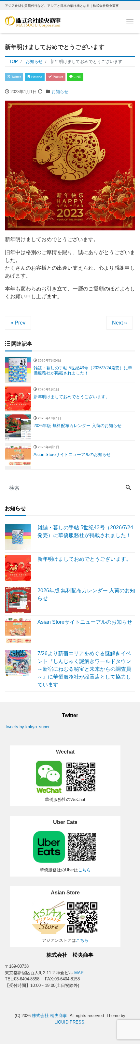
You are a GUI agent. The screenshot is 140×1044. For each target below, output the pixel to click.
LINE (77, 77)
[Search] (128, 488)
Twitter (15, 77)
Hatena (36, 77)
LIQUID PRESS (69, 1022)
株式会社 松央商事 (49, 1015)
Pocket (57, 77)
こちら (84, 869)
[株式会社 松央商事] (33, 21)
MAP (79, 972)
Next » (119, 322)
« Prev (17, 322)
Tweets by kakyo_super (27, 726)
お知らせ (59, 91)
